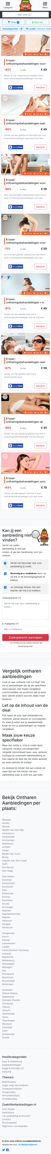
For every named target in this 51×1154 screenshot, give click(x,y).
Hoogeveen (8, 933)
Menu (45, 7)
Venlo (5, 1017)
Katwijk (6, 940)
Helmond (7, 920)
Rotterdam (7, 984)
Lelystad (6, 953)
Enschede (7, 900)
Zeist (4, 1030)
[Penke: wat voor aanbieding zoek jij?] (25, 1)
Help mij (38, 22)
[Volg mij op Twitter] (3, 1150)
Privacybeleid (9, 1122)
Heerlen (6, 917)
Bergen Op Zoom (11, 853)
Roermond (7, 977)
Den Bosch (8, 867)
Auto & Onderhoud (12, 1061)
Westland (7, 1023)
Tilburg (6, 1006)
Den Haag (7, 870)
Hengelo (6, 924)
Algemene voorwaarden (15, 1126)
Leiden (5, 946)
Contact (6, 1119)
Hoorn (5, 936)
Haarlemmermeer (11, 913)
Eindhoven (7, 893)
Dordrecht (7, 886)
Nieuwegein (8, 963)
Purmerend (8, 974)
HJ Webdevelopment (27, 1145)
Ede (4, 890)
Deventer (7, 879)
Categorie (7, 7)
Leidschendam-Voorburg (15, 950)
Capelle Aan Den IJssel (14, 860)
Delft (4, 864)
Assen (5, 850)
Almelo (5, 823)
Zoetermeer (8, 1034)
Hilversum (7, 927)
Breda (5, 857)
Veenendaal (8, 1013)
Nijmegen (7, 967)
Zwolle (5, 1037)
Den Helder (8, 876)
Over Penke (8, 1109)
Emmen (6, 896)
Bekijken (40, 87)
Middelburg (8, 960)
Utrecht (6, 1010)
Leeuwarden (8, 943)
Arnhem (6, 847)
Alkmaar (6, 819)
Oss (4, 970)
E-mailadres (10, 623)
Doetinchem (8, 883)
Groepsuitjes (9, 1092)
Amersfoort (8, 833)
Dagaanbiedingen (11, 1064)
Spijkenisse (8, 996)
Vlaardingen (8, 1020)
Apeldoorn (7, 843)
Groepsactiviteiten (12, 1088)
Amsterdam (8, 840)
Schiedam (7, 989)
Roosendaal (8, 980)
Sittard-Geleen (10, 993)
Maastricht (7, 957)
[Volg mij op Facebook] (7, 1150)
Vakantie (6, 1071)
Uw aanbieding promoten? (16, 1115)
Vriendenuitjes (9, 1098)
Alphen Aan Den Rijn (13, 829)
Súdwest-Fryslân (11, 1000)
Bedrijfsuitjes (9, 1081)
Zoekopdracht (11, 597)
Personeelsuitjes (10, 1095)
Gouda (5, 903)
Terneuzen (7, 1003)
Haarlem (6, 910)
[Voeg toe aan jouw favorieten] (5, 39)
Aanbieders (8, 1112)
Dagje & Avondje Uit (13, 1068)
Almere (6, 826)
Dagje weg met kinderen (15, 1085)
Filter (14, 22)
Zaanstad (7, 1027)
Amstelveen (8, 836)
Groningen (7, 907)
